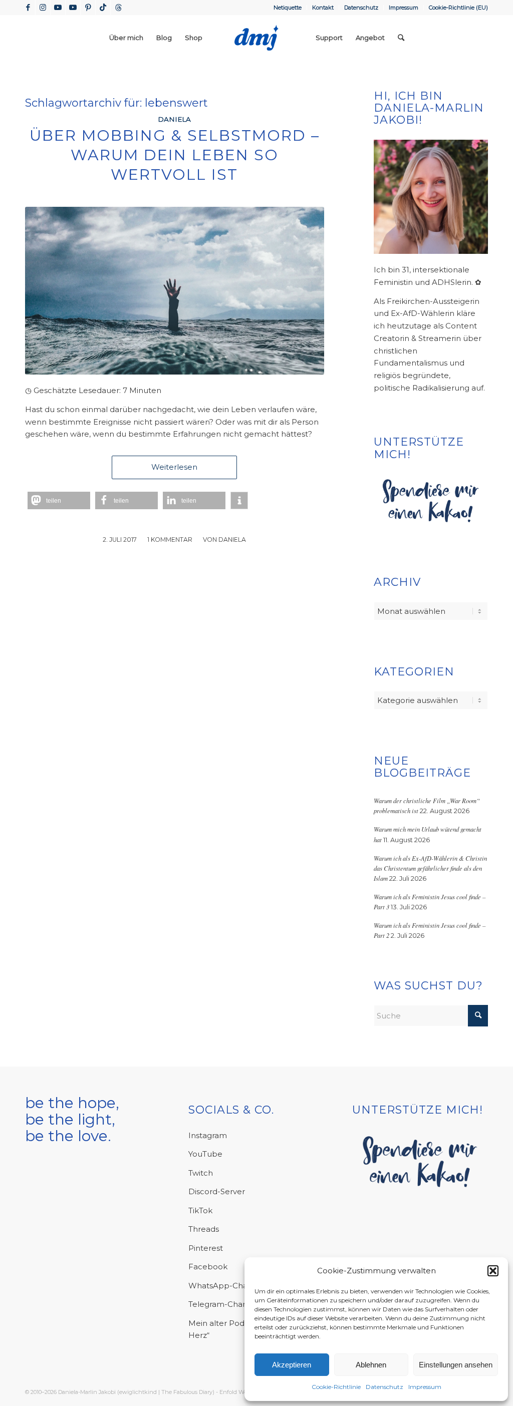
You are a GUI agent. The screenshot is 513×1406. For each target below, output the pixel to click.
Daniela (174, 119)
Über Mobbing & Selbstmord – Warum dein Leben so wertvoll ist (175, 155)
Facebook (207, 1266)
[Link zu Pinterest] (88, 7)
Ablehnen (371, 1364)
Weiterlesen (174, 467)
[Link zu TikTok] (103, 7)
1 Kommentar (169, 539)
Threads (203, 1229)
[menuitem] (288, 7)
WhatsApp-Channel (226, 1285)
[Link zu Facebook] (28, 7)
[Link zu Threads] (118, 7)
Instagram (207, 1135)
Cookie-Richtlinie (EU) (458, 7)
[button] (493, 1271)
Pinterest (205, 1248)
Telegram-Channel (224, 1304)
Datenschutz (384, 1386)
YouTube (205, 1154)
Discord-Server (216, 1191)
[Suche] (401, 37)
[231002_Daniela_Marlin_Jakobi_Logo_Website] (256, 37)
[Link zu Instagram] (43, 7)
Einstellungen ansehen (455, 1364)
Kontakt (323, 7)
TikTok (200, 1210)
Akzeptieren (291, 1364)
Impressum (424, 1386)
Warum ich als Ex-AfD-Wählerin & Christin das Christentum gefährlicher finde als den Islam (430, 868)
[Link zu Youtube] (58, 7)
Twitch (200, 1173)
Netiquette (288, 7)
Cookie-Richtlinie (336, 1386)
